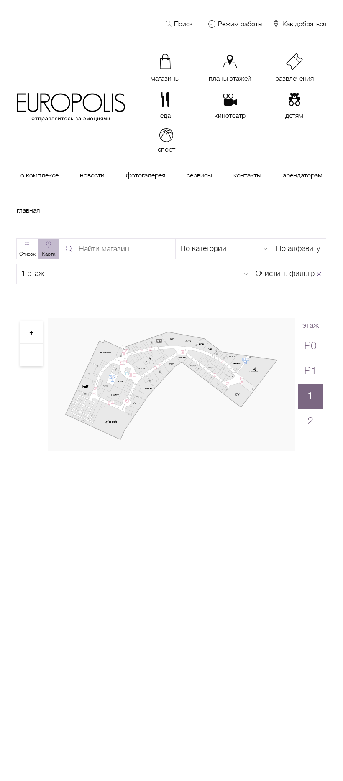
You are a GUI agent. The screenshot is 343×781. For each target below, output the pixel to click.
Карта (48, 254)
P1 (310, 371)
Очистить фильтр (285, 273)
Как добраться (303, 24)
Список (27, 254)
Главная (28, 210)
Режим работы (240, 24)
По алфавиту (298, 248)
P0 (310, 346)
